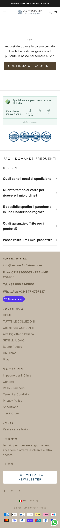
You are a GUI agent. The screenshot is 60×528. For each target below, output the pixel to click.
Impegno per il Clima (17, 375)
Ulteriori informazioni (30, 122)
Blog (6, 359)
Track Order (11, 413)
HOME (7, 315)
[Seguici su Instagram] (11, 490)
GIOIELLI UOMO (13, 340)
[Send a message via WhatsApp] (55, 522)
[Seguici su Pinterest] (19, 490)
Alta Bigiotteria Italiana (18, 334)
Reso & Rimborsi (14, 388)
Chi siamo (9, 353)
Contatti (8, 382)
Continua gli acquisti (30, 66)
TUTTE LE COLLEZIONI (19, 321)
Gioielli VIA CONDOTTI (18, 328)
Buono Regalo (12, 346)
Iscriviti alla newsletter (30, 477)
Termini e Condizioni (17, 394)
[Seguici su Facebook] (4, 490)
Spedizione (10, 407)
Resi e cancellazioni (16, 429)
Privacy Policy (12, 400)
